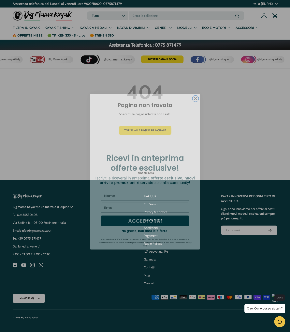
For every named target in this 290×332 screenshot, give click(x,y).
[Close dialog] (195, 93)
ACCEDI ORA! (145, 215)
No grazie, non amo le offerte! (145, 225)
